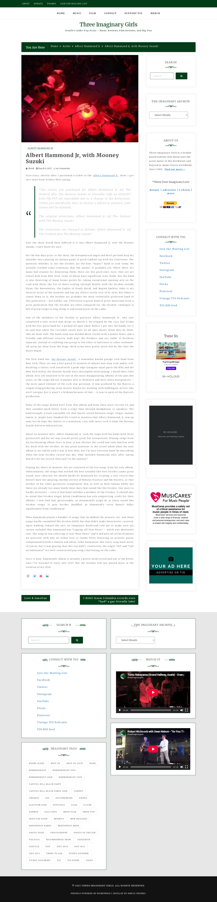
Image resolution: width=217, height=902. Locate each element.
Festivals (59, 805)
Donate (38, 4)
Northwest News (68, 826)
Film (92, 13)
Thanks (51, 4)
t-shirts (184, 189)
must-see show (38, 819)
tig (59, 860)
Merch (155, 13)
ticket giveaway (79, 853)
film (74, 805)
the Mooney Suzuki (64, 359)
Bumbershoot (37, 770)
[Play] (119, 710)
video (89, 860)
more (171, 193)
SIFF (47, 846)
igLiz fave (50, 812)
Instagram (167, 270)
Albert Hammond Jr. (105, 175)
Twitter (165, 263)
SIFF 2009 (62, 846)
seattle (34, 846)
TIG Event (73, 860)
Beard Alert (37, 763)
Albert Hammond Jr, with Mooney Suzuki (72, 158)
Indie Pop (89, 812)
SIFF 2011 (79, 846)
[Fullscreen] (186, 710)
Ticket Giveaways (40, 860)
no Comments (63, 168)
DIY (47, 798)
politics (34, 839)
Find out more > (175, 169)
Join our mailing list (73, 4)
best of (55, 763)
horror (33, 812)
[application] (153, 692)
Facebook (166, 256)
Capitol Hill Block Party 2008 (48, 791)
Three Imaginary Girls (108, 24)
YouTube (165, 277)
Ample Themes (137, 893)
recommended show (58, 839)
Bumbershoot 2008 (41, 777)
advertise (169, 189)
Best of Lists (75, 763)
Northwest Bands (40, 826)
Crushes (34, 798)
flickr (87, 805)
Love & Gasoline (35, 598)
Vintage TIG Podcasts (175, 298)
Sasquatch (84, 839)
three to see (54, 853)
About (26, 4)
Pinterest (166, 291)
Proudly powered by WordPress (91, 893)
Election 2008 (38, 805)
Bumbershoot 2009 (70, 777)
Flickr (164, 284)
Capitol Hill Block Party (45, 784)
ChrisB (31, 168)
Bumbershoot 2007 (64, 770)
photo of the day (85, 833)
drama (83, 798)
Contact (110, 13)
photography (59, 833)
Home (61, 13)
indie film (69, 812)
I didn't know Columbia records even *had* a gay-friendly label (109, 600)
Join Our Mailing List (175, 248)
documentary (64, 798)
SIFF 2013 (34, 853)
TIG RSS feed (168, 305)
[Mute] (181, 710)
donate (155, 189)
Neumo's (59, 819)
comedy (78, 791)
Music (77, 13)
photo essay (36, 833)
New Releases (78, 819)
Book (92, 763)
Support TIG (133, 13)
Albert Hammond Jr (40, 148)
